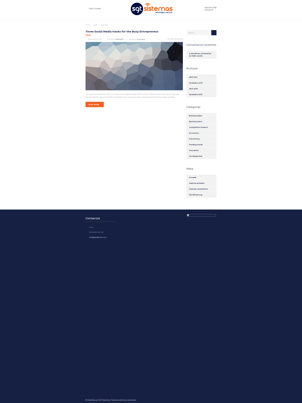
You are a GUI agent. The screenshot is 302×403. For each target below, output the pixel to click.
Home (88, 25)
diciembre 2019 (195, 83)
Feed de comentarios (198, 189)
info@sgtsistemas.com (97, 237)
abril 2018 (193, 89)
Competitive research (198, 127)
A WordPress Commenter (200, 53)
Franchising (194, 139)
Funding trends (196, 145)
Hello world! (197, 56)
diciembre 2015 (195, 94)
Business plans (195, 116)
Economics (194, 133)
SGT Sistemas (104, 400)
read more (93, 104)
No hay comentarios (175, 39)
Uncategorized (195, 156)
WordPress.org (195, 195)
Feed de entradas (196, 183)
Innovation (194, 150)
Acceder (192, 177)
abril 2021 (193, 77)
